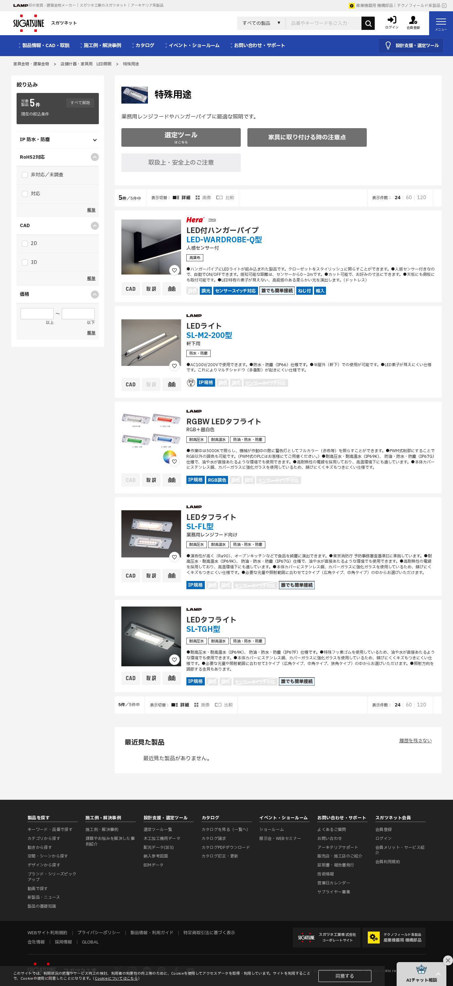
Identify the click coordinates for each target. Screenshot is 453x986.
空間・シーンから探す (48, 856)
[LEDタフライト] (151, 534)
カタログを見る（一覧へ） (226, 830)
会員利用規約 (387, 862)
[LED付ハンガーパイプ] (151, 247)
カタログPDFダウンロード (226, 848)
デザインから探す (44, 865)
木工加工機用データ (162, 839)
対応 (35, 193)
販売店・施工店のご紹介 (339, 856)
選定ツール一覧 (158, 830)
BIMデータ (154, 865)
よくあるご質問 (331, 830)
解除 (91, 210)
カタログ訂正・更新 (220, 856)
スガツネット (64, 23)
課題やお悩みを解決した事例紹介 (110, 841)
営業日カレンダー (333, 883)
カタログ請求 (214, 839)
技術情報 (325, 874)
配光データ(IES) (159, 848)
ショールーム (271, 830)
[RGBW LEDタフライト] (151, 438)
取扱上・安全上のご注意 (181, 162)
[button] (421, 974)
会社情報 (36, 942)
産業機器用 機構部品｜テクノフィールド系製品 (398, 6)
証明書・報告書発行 (335, 865)
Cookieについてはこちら (116, 978)
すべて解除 (80, 103)
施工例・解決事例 (102, 830)
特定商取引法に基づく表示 (209, 933)
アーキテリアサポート (337, 848)
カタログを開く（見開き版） (436, 297)
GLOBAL (90, 942)
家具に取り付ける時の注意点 (307, 137)
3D (33, 262)
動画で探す (38, 889)
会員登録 (383, 830)
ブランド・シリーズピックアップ (52, 877)
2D (33, 243)
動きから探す (40, 848)
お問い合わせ (329, 839)
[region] (278, 451)
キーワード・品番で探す (50, 830)
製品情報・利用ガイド (151, 933)
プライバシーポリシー (98, 933)
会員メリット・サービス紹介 (399, 850)
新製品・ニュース (44, 897)
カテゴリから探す (44, 839)
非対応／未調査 (46, 174)
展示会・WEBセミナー (280, 839)
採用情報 (63, 942)
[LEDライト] (151, 342)
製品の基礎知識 (42, 906)
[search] (368, 23)
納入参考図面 (156, 856)
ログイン (383, 839)
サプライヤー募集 (333, 892)
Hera (212, 219)
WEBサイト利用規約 (47, 933)
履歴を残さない (415, 740)
